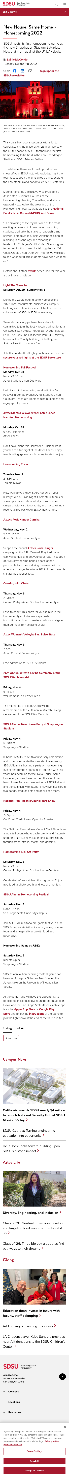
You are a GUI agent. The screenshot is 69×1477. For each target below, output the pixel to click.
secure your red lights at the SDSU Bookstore (32, 358)
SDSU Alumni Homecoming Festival (26, 894)
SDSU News (10, 11)
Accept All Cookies (34, 1470)
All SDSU (64, 4)
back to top (62, 1376)
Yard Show (47, 213)
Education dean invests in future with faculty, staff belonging (31, 1313)
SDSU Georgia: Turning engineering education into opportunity (29, 1133)
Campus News (14, 1059)
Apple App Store (24, 1009)
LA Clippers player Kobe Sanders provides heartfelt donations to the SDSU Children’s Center (34, 1341)
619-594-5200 (10, 1375)
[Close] (65, 1426)
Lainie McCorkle (17, 60)
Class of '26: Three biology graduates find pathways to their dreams (33, 1246)
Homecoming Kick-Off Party (21, 852)
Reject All (34, 1461)
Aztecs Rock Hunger (40, 548)
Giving (8, 1260)
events (32, 271)
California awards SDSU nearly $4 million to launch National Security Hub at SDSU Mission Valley (34, 1115)
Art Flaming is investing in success (28, 1326)
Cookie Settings (34, 1451)
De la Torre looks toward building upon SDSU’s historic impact (31, 1148)
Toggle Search (56, 4)
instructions (36, 1014)
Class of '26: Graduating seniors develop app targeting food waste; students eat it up (32, 1228)
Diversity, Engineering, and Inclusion (30, 1212)
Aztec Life (11, 1038)
